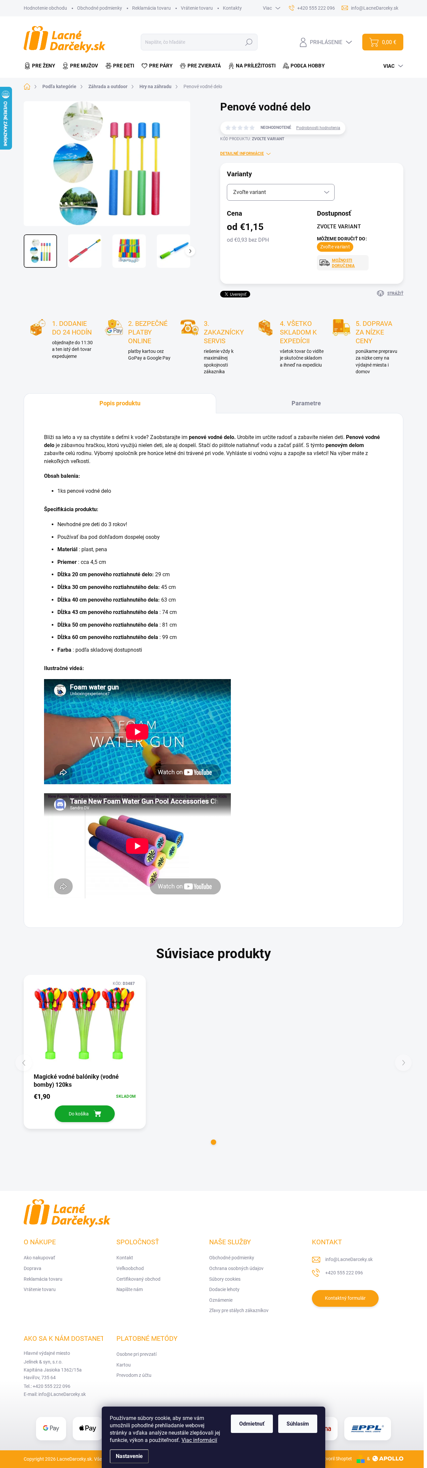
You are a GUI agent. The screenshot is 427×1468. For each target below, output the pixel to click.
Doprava (32, 1268)
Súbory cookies (225, 1279)
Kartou (123, 1365)
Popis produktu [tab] (119, 403)
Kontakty (232, 8)
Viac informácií (199, 1440)
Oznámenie (221, 1300)
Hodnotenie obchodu (45, 8)
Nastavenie (129, 1456)
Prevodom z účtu (133, 1375)
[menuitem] (41, 66)
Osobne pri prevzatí (136, 1354)
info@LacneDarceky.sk (349, 1259)
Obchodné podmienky (99, 8)
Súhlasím (298, 1424)
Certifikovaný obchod (138, 1279)
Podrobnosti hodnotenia (318, 128)
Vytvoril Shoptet (335, 1458)
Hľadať (249, 42)
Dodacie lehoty (224, 1289)
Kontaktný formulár (345, 1298)
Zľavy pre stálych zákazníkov (239, 1310)
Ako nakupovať (39, 1257)
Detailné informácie (242, 153)
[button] (213, 1142)
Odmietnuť (252, 1424)
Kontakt (124, 1257)
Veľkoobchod (130, 1268)
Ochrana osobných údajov (236, 1268)
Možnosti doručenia (343, 263)
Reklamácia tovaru (151, 8)
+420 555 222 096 (344, 1272)
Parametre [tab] (306, 403)
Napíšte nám (129, 1289)
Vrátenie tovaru (197, 8)
